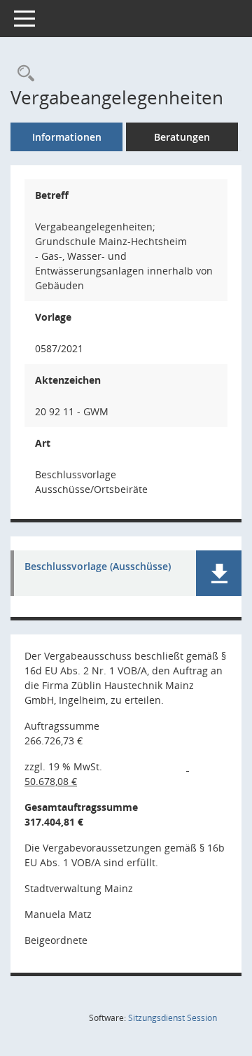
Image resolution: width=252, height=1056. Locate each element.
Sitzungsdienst (172, 1018)
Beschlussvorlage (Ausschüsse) (97, 567)
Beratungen (182, 137)
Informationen (67, 137)
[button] (218, 573)
